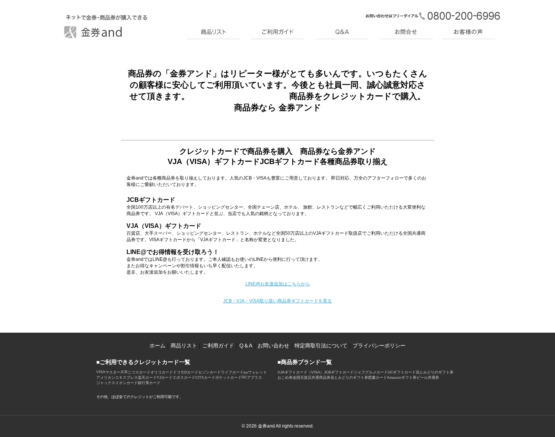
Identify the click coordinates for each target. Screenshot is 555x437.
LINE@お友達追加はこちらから (277, 284)
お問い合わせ (273, 345)
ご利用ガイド (218, 345)
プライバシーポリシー (379, 345)
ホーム (157, 345)
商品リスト (184, 345)
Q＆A (245, 345)
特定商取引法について (320, 345)
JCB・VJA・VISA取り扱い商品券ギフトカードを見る (277, 301)
